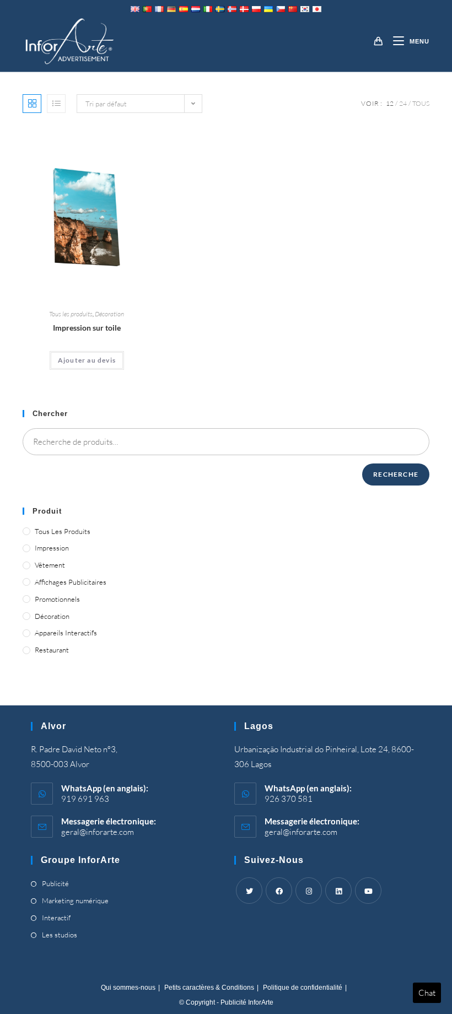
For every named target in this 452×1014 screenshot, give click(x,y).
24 (403, 103)
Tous (420, 103)
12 (390, 103)
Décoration (109, 314)
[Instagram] (308, 890)
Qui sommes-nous (128, 987)
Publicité (55, 883)
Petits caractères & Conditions (209, 987)
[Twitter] (249, 890)
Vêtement (50, 564)
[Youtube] (368, 890)
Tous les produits (71, 314)
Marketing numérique (75, 900)
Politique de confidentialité (302, 987)
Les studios (59, 934)
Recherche (395, 474)
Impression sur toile (87, 327)
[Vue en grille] (32, 103)
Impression (52, 547)
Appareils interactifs (66, 632)
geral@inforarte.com (97, 832)
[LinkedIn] (338, 890)
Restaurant (52, 649)
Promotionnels (57, 599)
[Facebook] (279, 890)
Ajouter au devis (87, 360)
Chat (426, 993)
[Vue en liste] (56, 103)
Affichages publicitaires (70, 582)
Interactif (56, 917)
